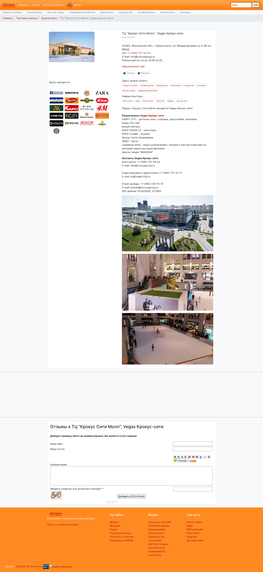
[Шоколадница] (87, 115)
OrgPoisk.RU (23, 566)
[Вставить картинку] (208, 457)
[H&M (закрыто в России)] (102, 107)
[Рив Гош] (56, 115)
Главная (7, 18)
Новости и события (122, 536)
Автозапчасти (167, 12)
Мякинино (145, 73)
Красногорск (49, 18)
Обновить (111, 501)
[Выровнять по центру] (193, 457)
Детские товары (55, 12)
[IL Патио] (102, 115)
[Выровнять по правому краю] (197, 457)
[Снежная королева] (56, 92)
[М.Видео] (102, 100)
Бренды (114, 522)
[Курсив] (178, 457)
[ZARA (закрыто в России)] (102, 92)
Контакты (36, 566)
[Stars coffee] (56, 130)
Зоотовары (185, 12)
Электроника (107, 12)
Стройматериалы (146, 12)
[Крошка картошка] (87, 100)
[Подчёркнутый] (185, 457)
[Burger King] (87, 92)
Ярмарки (24, 5)
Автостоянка (128, 101)
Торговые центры (52, 5)
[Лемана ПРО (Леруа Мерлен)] (102, 123)
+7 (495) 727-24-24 (139, 53)
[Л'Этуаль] (56, 100)
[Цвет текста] (200, 457)
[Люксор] (87, 123)
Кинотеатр (160, 101)
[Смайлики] (175, 460)
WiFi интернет (148, 101)
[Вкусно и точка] (56, 107)
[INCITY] (71, 115)
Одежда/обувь (34, 12)
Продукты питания (12, 12)
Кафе (138, 101)
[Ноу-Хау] (71, 123)
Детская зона (182, 101)
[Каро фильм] (71, 107)
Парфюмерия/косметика (82, 12)
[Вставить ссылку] (204, 457)
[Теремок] (71, 100)
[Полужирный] (175, 457)
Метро (77, 5)
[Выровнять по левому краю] (189, 457)
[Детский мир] (87, 107)
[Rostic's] (71, 92)
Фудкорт (170, 101)
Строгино (130, 73)
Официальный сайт (133, 66)
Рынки (35, 5)
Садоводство (125, 12)
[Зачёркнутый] (182, 457)
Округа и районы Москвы (62, 524)
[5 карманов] (56, 123)
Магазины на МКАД (121, 540)
